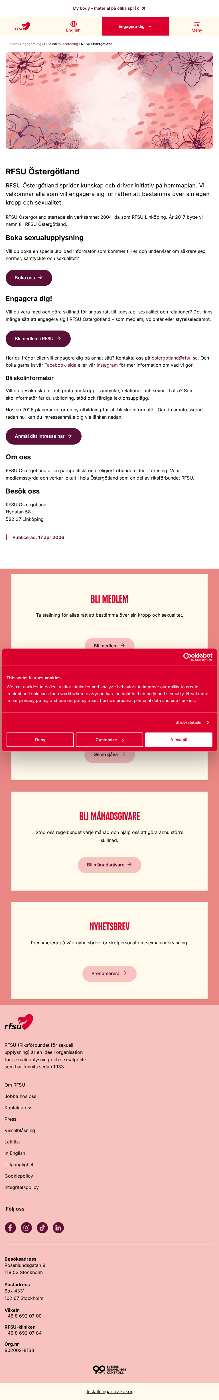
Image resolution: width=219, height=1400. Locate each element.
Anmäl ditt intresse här (39, 436)
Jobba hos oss (20, 1096)
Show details (188, 722)
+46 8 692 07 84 (23, 1333)
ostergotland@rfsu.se (175, 358)
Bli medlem (105, 646)
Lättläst (12, 1142)
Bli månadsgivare (105, 865)
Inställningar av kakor (110, 1391)
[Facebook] (10, 1227)
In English (15, 1153)
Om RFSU (15, 1085)
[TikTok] (42, 1227)
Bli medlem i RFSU (34, 338)
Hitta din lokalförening (61, 44)
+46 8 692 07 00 (23, 1316)
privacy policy (34, 700)
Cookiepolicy (19, 1176)
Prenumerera (105, 973)
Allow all (178, 739)
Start (13, 44)
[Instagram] (26, 1227)
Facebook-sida (60, 365)
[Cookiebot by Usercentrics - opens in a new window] (187, 657)
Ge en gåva (106, 754)
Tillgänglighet (19, 1164)
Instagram (107, 365)
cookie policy (72, 700)
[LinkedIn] (58, 1227)
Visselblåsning (20, 1130)
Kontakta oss (18, 1107)
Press (10, 1119)
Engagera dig (132, 26)
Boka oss (25, 277)
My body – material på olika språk (106, 8)
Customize (106, 739)
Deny (40, 739)
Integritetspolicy (22, 1187)
